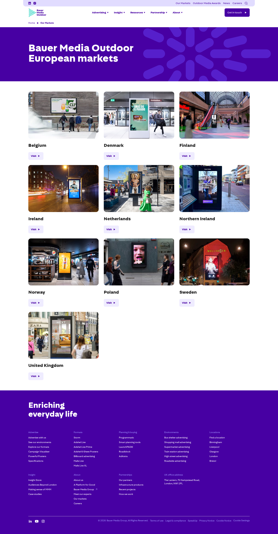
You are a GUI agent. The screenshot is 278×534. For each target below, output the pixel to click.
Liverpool (214, 447)
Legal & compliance (175, 520)
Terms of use (156, 520)
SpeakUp (192, 520)
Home (31, 23)
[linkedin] (29, 3)
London (213, 456)
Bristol (212, 461)
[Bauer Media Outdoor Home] (37, 12)
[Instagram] (34, 3)
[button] (246, 3)
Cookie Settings (241, 520)
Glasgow (214, 451)
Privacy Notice (206, 520)
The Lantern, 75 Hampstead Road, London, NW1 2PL (182, 482)
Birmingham (215, 442)
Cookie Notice (223, 520)
